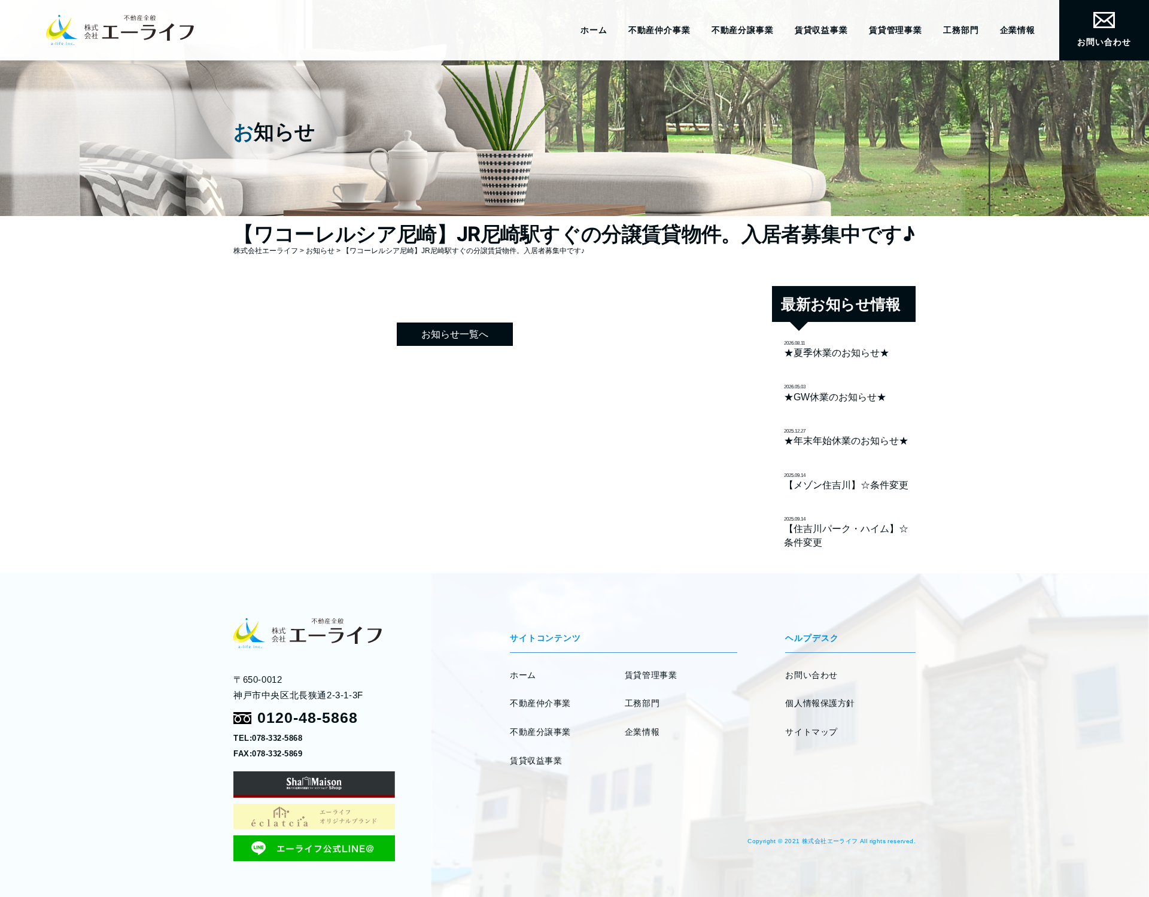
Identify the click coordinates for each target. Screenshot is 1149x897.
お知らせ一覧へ (454, 334)
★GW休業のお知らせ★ (835, 393)
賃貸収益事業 (821, 30)
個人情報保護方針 (820, 703)
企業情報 (1017, 30)
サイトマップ (811, 732)
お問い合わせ (1103, 42)
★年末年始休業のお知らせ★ (846, 437)
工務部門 (960, 30)
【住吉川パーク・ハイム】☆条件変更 (846, 532)
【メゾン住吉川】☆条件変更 (846, 481)
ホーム (593, 30)
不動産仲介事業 (659, 30)
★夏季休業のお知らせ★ (836, 349)
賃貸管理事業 (895, 30)
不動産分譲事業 (743, 30)
